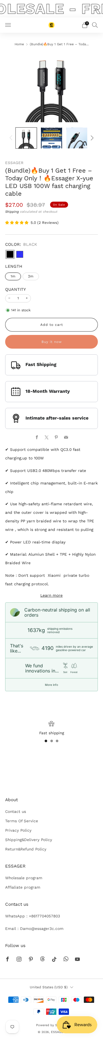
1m (13, 276)
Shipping (12, 212)
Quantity (15, 289)
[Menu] (8, 25)
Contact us (15, 811)
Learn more (51, 595)
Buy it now (51, 342)
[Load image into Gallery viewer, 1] (26, 138)
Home (19, 44)
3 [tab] (57, 741)
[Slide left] (11, 138)
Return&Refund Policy (25, 849)
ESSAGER (14, 163)
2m (30, 276)
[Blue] (20, 254)
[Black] (10, 254)
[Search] (95, 25)
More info (51, 684)
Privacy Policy (18, 830)
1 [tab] (46, 741)
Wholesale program (23, 878)
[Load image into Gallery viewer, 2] (51, 138)
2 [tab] (51, 741)
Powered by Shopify (51, 1025)
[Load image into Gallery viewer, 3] (77, 138)
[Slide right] (91, 138)
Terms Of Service (21, 821)
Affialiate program (22, 887)
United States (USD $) (49, 987)
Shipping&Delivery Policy (28, 839)
